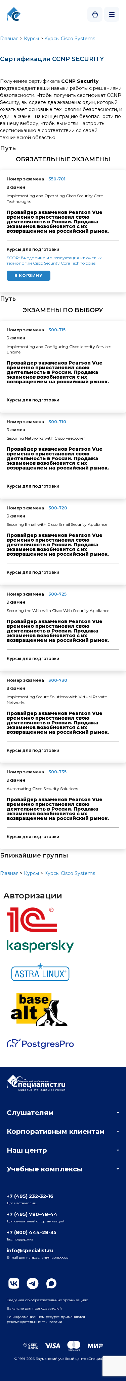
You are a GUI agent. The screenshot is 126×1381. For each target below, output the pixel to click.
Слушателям (30, 1113)
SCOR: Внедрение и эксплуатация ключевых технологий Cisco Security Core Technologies (54, 260)
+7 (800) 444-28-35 (31, 1232)
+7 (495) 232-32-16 (30, 1196)
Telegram (33, 1283)
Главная (9, 39)
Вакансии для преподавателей (34, 1308)
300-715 (57, 329)
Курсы (31, 39)
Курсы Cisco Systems (69, 39)
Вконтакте (14, 1283)
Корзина (94, 14)
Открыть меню (111, 14)
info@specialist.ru (30, 1250)
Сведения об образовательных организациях (47, 1300)
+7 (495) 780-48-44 (32, 1214)
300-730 (57, 680)
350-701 (57, 178)
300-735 (57, 771)
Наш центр (27, 1150)
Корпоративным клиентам (56, 1131)
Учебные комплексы (45, 1169)
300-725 (57, 594)
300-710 (57, 421)
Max (51, 1283)
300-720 (57, 507)
